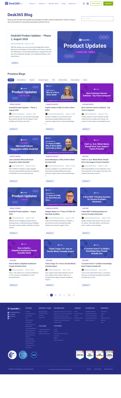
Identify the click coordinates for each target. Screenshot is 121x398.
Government (62, 313)
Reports (85, 80)
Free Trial (108, 3)
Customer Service (21, 80)
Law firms (61, 316)
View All (11, 80)
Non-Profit (66, 318)
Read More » (15, 63)
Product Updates (75, 80)
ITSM (53, 80)
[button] (32, 3)
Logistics (67, 316)
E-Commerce (68, 311)
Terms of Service (108, 369)
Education (56, 313)
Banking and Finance (59, 311)
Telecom (56, 322)
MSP (63, 318)
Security (89, 369)
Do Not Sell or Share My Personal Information (60, 369)
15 (69, 295)
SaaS (68, 320)
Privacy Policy (98, 369)
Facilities (47, 333)
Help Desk (32, 80)
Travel (60, 322)
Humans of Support (43, 80)
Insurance (56, 316)
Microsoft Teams (63, 80)
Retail (65, 320)
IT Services (41, 329)
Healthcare (69, 313)
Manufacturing (57, 318)
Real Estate (60, 320)
